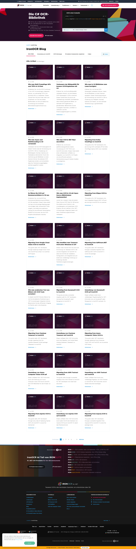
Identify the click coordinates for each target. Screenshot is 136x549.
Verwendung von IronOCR (43, 54)
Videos (89, 54)
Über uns (34, 526)
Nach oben (106, 520)
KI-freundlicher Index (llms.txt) (34, 511)
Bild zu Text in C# (52, 499)
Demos (75, 5)
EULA (68, 508)
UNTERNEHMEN (38, 1)
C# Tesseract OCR (52, 502)
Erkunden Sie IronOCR (36, 35)
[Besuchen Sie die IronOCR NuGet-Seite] (68, 29)
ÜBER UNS (61, 1)
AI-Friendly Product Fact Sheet (34, 513)
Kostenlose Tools (72, 526)
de (117, 1)
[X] (112, 531)
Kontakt (102, 526)
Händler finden (70, 499)
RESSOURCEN (54, 1)
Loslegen (50, 497)
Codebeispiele (30, 497)
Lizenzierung (55, 5)
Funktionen (65, 5)
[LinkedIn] (116, 531)
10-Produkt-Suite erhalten (36, 466)
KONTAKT (111, 1)
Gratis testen (49, 35)
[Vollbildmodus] (105, 16)
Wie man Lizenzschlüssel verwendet (76, 506)
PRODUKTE (30, 1)
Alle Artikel (31, 54)
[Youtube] (110, 531)
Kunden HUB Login (93, 526)
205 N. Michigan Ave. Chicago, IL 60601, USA (89, 1)
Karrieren (56, 526)
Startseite (46, 5)
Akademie (63, 526)
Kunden (49, 526)
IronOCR (28, 45)
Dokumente (84, 5)
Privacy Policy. (19, 539)
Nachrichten (42, 526)
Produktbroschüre (30, 508)
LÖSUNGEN (46, 1)
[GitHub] (108, 531)
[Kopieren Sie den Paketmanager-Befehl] (106, 30)
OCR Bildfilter (51, 504)
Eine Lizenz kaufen (71, 497)
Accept (29, 543)
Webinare (83, 526)
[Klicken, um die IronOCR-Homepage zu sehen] (24, 5)
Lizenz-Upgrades (71, 502)
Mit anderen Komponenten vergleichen (74, 54)
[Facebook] (114, 531)
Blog (27, 506)
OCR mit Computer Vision (54, 506)
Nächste (81, 439)
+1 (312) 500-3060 (104, 1)
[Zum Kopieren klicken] (103, 16)
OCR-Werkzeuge (57, 54)
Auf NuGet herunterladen (99, 497)
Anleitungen (29, 499)
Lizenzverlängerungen (72, 504)
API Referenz (29, 502)
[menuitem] (30, 1)
